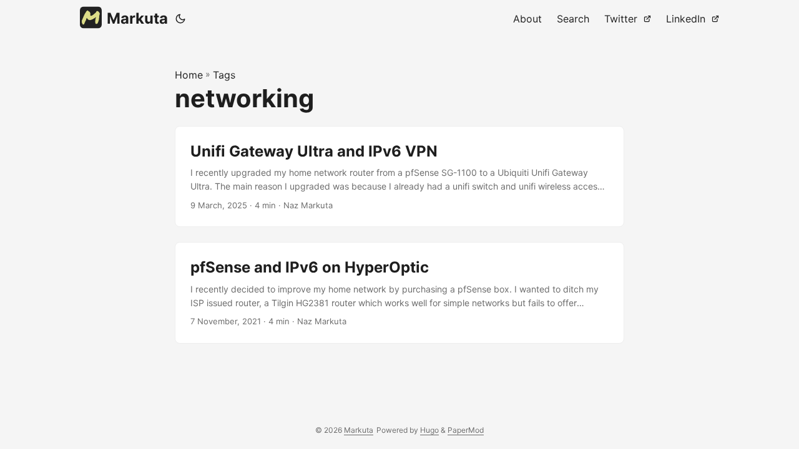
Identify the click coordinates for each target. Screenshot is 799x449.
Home (189, 75)
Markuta (137, 18)
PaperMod (466, 430)
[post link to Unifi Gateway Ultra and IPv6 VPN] (399, 177)
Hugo (429, 430)
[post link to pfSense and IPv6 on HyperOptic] (399, 293)
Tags (224, 75)
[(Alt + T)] (180, 18)
